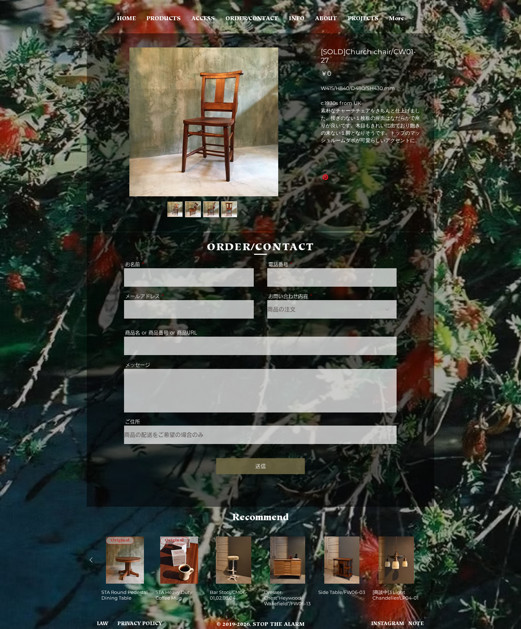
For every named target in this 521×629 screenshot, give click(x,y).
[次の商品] (430, 560)
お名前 (132, 264)
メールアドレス (142, 296)
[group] (260, 571)
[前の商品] (91, 560)
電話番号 (278, 264)
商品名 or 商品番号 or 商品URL (161, 332)
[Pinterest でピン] (325, 177)
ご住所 (132, 421)
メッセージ (137, 365)
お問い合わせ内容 (288, 296)
